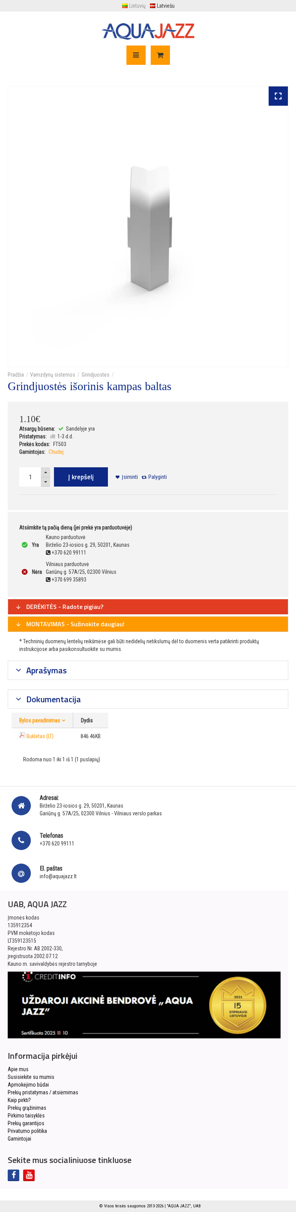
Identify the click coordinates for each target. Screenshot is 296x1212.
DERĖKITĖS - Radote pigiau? (64, 606)
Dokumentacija (52, 699)
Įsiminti (130, 477)
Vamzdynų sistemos (52, 375)
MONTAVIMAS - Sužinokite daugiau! (74, 624)
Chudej (56, 452)
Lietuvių (137, 6)
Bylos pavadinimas (39, 720)
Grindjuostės (95, 375)
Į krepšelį (81, 477)
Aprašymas (45, 670)
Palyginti (157, 477)
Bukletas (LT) (40, 736)
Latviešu (166, 6)
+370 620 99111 (57, 843)
